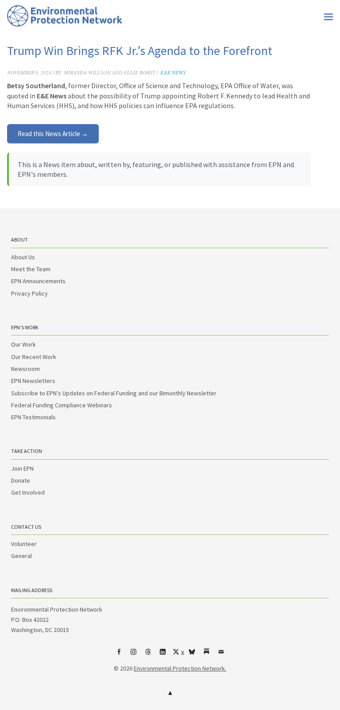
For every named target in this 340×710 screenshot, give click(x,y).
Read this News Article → (53, 133)
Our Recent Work (33, 357)
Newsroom (25, 369)
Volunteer (24, 544)
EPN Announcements (38, 281)
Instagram (133, 655)
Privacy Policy (29, 293)
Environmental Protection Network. (180, 668)
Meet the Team (30, 269)
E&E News (172, 72)
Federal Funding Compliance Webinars (61, 405)
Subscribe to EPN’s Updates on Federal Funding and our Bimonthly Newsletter (113, 393)
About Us (23, 257)
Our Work (23, 344)
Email (221, 655)
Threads (148, 655)
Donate (20, 480)
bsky (192, 655)
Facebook (119, 655)
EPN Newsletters (33, 381)
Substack (206, 655)
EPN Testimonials (33, 417)
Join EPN (22, 468)
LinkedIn (163, 655)
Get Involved (28, 492)
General (21, 556)
